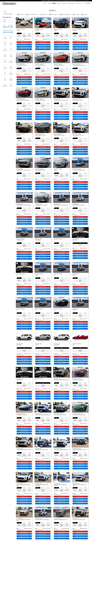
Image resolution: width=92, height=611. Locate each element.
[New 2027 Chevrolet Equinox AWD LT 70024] (61, 127)
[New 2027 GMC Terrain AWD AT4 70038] (80, 267)
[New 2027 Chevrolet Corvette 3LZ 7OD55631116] (80, 337)
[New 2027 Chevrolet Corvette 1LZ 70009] (42, 57)
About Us (78, 3)
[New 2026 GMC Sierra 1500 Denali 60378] (61, 512)
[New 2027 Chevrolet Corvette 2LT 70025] (61, 302)
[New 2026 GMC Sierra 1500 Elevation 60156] (42, 407)
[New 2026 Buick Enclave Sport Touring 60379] (24, 512)
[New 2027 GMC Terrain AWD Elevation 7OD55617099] (24, 372)
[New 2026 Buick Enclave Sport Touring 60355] (24, 477)
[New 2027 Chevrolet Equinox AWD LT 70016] (80, 92)
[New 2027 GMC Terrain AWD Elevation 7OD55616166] (61, 337)
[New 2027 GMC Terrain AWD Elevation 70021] (24, 162)
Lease (24, 33)
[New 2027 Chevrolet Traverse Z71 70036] (61, 267)
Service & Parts (71, 3)
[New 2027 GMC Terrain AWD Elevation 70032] (24, 197)
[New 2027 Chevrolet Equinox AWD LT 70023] (80, 127)
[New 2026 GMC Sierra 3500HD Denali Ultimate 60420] (42, 477)
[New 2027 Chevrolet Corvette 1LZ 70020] (42, 92)
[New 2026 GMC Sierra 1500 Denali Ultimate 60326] (61, 477)
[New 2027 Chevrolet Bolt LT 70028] (24, 267)
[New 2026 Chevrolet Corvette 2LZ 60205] (80, 407)
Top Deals (58, 3)
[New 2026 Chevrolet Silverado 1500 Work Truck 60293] (61, 442)
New (44, 3)
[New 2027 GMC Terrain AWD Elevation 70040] (42, 232)
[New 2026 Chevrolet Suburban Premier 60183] (61, 407)
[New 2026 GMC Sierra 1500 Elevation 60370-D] (80, 477)
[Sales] (89, 3)
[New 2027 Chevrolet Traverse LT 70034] (24, 302)
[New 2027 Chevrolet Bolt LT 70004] (61, 22)
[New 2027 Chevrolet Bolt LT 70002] (24, 22)
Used (49, 3)
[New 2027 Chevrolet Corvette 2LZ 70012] (24, 92)
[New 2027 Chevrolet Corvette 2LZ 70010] (61, 57)
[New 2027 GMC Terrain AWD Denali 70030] (80, 197)
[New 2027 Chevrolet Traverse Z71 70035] (42, 302)
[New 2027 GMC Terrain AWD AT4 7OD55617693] (42, 337)
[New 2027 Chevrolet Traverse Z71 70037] (24, 232)
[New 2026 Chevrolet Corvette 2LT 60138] (80, 372)
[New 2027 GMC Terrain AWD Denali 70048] (80, 232)
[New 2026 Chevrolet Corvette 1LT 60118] (24, 407)
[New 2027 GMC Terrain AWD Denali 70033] (42, 197)
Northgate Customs (54, 3)
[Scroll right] (88, 14)
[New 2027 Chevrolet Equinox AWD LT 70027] (42, 162)
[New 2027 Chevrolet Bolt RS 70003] (80, 22)
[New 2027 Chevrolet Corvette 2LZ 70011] (80, 57)
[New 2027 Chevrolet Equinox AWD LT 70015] (42, 127)
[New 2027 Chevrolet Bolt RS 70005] (24, 127)
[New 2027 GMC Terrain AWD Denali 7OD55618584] (24, 337)
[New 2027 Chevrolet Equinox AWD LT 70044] (42, 267)
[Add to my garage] (17, 18)
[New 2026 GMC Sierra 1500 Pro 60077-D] (24, 442)
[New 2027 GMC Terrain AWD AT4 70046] (80, 302)
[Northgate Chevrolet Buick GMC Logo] (10, 3)
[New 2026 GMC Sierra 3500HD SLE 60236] (42, 442)
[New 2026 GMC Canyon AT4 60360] (80, 512)
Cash (19, 33)
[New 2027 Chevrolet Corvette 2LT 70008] (24, 57)
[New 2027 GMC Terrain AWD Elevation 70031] (61, 197)
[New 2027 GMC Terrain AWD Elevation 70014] (61, 92)
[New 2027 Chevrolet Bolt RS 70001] (42, 22)
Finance (64, 3)
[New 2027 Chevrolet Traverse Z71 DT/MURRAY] (42, 372)
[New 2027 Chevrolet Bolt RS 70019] (61, 162)
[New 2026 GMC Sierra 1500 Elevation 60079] (61, 372)
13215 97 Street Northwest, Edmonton (82, 0)
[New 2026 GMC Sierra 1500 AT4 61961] (42, 512)
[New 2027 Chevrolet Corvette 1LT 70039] (80, 162)
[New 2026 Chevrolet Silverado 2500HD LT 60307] (80, 442)
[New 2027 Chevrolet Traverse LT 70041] (61, 232)
